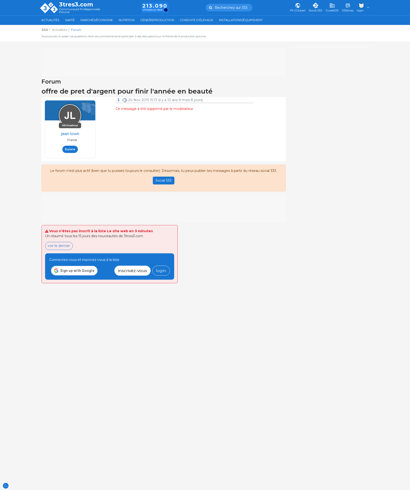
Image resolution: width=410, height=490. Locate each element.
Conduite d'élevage (196, 20)
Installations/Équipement (241, 20)
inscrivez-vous (132, 270)
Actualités (50, 20)
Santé (70, 20)
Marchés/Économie (96, 20)
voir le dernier (59, 246)
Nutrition (127, 20)
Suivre (70, 149)
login (161, 270)
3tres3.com (76, 4)
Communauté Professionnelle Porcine (79, 11)
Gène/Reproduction (157, 20)
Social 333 (163, 180)
